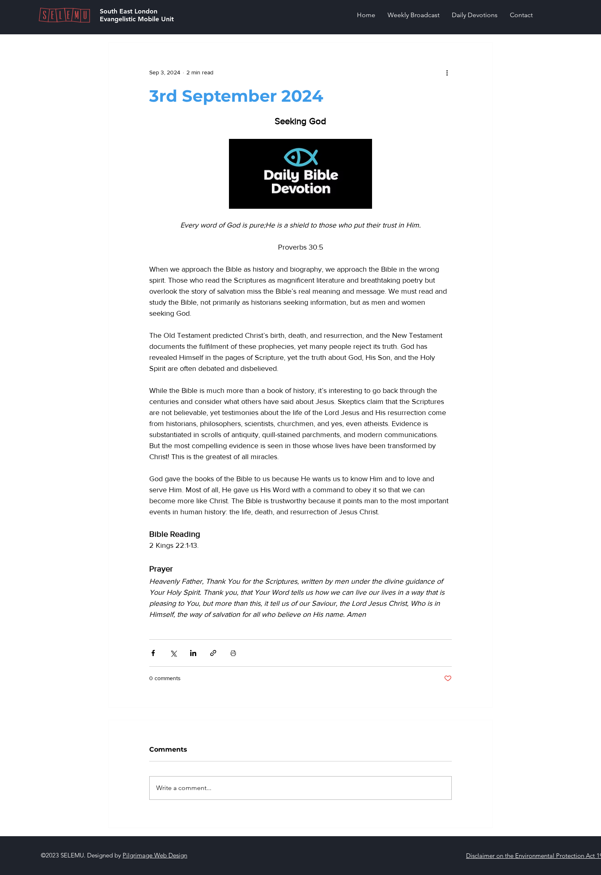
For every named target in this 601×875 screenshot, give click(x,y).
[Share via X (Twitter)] (173, 653)
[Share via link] (213, 653)
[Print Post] (233, 653)
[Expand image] (300, 174)
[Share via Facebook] (153, 653)
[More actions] (447, 72)
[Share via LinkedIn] (193, 653)
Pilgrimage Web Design (155, 855)
